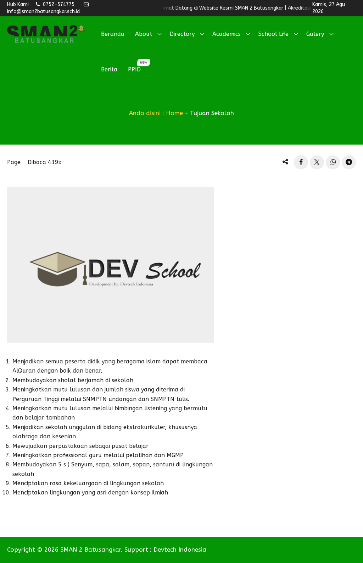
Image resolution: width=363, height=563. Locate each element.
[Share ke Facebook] (301, 162)
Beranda (112, 34)
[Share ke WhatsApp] (333, 162)
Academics (226, 34)
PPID (137, 66)
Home (174, 113)
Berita (109, 69)
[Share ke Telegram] (349, 162)
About (143, 34)
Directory (182, 34)
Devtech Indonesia (179, 549)
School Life (273, 34)
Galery (315, 34)
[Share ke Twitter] (317, 162)
